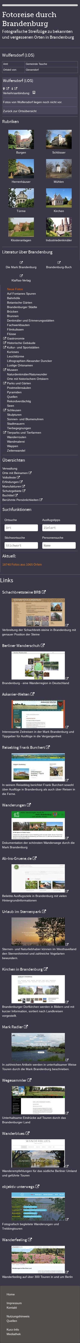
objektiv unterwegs (18, 1186)
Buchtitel (8, 495)
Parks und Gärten (19, 383)
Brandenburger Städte (22, 307)
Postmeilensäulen (19, 387)
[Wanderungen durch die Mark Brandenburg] (40, 838)
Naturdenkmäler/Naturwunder (27, 374)
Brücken (12, 311)
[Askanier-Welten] (40, 727)
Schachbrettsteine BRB (21, 592)
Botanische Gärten (19, 302)
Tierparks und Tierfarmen (24, 432)
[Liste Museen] (4, 370)
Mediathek (14, 1334)
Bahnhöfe (13, 298)
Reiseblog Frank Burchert (23, 747)
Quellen (12, 396)
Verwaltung (9, 468)
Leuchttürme (15, 356)
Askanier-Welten (15, 694)
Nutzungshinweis (18, 1316)
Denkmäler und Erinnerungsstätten (30, 320)
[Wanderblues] (40, 1166)
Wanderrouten (16, 437)
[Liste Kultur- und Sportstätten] (4, 347)
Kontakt (12, 1307)
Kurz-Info (13, 1329)
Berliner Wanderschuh (21, 645)
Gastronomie (16, 338)
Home (11, 1294)
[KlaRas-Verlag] (21, 275)
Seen (10, 405)
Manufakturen (11, 486)
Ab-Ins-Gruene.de (17, 858)
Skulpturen (14, 414)
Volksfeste (9, 477)
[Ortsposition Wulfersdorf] (6, 88)
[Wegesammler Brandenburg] (40, 1113)
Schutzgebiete (12, 491)
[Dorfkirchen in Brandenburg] (40, 1002)
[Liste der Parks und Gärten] (4, 383)
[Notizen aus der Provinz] (40, 1060)
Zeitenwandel (16, 450)
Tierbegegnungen (19, 428)
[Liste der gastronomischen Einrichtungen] (4, 338)
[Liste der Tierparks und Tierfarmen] (4, 432)
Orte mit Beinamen (15, 473)
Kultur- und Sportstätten (23, 347)
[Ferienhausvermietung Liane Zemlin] (40, 944)
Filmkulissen (15, 329)
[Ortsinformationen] (14, 88)
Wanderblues (13, 1133)
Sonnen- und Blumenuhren (25, 419)
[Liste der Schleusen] (4, 410)
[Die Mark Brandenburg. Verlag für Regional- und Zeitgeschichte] (21, 262)
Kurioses (13, 352)
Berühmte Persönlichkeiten (20, 500)
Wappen (12, 446)
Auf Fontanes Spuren (21, 293)
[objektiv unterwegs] (40, 1219)
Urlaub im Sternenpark (21, 911)
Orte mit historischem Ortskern (27, 378)
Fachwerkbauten (18, 325)
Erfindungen (10, 482)
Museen (12, 370)
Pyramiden (14, 392)
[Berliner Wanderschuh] (40, 678)
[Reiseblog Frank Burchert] (40, 780)
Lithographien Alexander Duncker (29, 361)
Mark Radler (12, 1027)
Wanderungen (14, 805)
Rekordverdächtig (19, 401)
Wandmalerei (16, 441)
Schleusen (14, 410)
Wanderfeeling (14, 1239)
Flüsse (11, 334)
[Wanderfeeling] (40, 1272)
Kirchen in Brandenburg (22, 969)
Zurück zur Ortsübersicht (19, 111)
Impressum (14, 1303)
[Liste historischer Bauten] (4, 343)
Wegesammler (14, 1080)
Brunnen (13, 316)
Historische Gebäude (21, 343)
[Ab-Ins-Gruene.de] (40, 891)
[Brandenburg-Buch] (59, 262)
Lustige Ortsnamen (20, 365)
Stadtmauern (16, 423)
